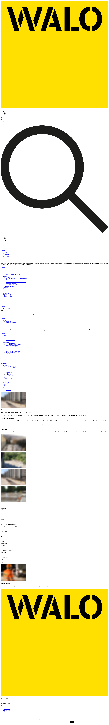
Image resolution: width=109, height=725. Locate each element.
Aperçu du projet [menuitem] (6, 308)
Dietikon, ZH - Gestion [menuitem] (10, 367)
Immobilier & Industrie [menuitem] (10, 272)
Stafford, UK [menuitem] (8, 390)
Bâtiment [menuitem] (7, 279)
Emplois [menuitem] (4, 335)
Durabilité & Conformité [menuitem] (8, 256)
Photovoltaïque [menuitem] (6, 292)
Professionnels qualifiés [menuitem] (10, 340)
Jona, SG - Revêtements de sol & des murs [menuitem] (11, 379)
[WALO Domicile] (54, 107)
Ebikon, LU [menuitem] (8, 368)
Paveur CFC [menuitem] (8, 353)
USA (4, 122)
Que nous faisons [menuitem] (6, 710)
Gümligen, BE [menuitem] (8, 374)
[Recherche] (54, 232)
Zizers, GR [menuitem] (5, 385)
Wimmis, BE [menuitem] (5, 384)
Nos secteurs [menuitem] (5, 269)
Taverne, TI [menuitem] (5, 383)
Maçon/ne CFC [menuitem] (9, 349)
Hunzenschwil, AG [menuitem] (9, 375)
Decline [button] (77, 722)
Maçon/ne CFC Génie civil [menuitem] (11, 350)
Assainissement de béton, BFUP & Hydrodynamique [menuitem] (16, 278)
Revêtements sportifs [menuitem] (7, 294)
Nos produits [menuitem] (5, 320)
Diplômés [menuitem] (7, 338)
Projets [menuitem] (4, 711)
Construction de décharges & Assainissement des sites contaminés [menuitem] (19, 280)
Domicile (2, 706)
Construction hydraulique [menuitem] (11, 283)
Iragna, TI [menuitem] (5, 377)
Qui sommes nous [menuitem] (6, 252)
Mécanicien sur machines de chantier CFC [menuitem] (14, 351)
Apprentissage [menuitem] (8, 337)
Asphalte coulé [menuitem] (8, 277)
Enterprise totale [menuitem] (6, 287)
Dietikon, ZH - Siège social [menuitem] (11, 366)
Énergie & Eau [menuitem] (8, 270)
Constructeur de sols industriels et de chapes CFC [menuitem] (15, 344)
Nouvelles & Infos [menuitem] (6, 254)
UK (4, 123)
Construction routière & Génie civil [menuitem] (13, 284)
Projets (2, 409)
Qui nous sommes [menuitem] (6, 709)
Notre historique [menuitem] (6, 253)
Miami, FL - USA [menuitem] (9, 388)
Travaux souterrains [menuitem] (7, 295)
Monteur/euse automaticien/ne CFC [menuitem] (13, 352)
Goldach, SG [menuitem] (8, 373)
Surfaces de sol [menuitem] (9, 321)
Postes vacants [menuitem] (8, 336)
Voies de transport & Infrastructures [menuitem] (13, 274)
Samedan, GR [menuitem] (6, 381)
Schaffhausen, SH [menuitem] (6, 382)
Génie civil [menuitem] (5, 289)
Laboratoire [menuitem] (5, 291)
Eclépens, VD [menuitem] (8, 369)
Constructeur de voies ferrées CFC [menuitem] (12, 345)
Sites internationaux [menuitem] (7, 387)
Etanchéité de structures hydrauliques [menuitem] (10, 288)
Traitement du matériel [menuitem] (7, 296)
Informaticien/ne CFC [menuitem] (10, 347)
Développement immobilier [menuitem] (8, 286)
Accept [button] (72, 722)
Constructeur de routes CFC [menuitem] (11, 343)
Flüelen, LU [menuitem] (8, 371)
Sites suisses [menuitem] (5, 365)
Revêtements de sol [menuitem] (7, 293)
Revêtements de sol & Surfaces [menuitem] (12, 273)
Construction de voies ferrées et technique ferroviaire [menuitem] (16, 282)
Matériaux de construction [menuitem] (11, 322)
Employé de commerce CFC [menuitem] (11, 346)
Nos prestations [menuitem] (6, 276)
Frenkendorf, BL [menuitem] (9, 372)
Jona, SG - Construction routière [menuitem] (9, 378)
